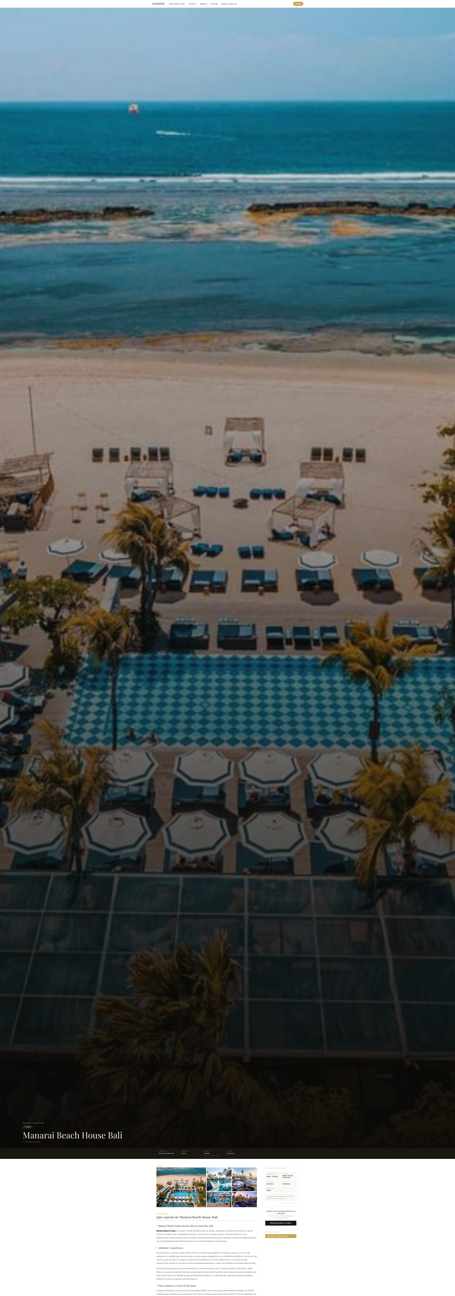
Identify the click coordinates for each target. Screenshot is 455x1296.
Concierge (214, 4)
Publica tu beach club (229, 4)
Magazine (203, 4)
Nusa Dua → (231, 1153)
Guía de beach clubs (176, 4)
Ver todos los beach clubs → (278, 1236)
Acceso (298, 4)
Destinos (192, 4)
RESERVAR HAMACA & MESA (280, 1223)
